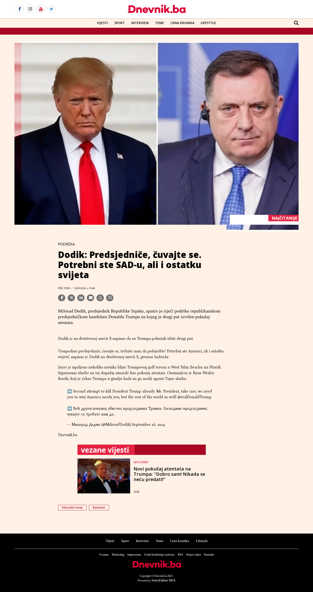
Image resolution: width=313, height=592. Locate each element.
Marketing (118, 554)
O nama (104, 554)
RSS (180, 554)
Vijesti (102, 23)
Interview (140, 23)
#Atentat (99, 507)
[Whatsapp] (100, 297)
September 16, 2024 (148, 424)
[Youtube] (41, 9)
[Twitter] (51, 9)
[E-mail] (90, 297)
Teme (159, 23)
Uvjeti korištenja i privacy (159, 554)
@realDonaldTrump (194, 397)
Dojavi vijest (193, 554)
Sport (119, 23)
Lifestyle (208, 23)
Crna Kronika (182, 23)
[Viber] (109, 297)
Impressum (134, 554)
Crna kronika (179, 541)
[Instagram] (30, 9)
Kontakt (209, 554)
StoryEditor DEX (163, 580)
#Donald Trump (72, 507)
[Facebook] (20, 9)
